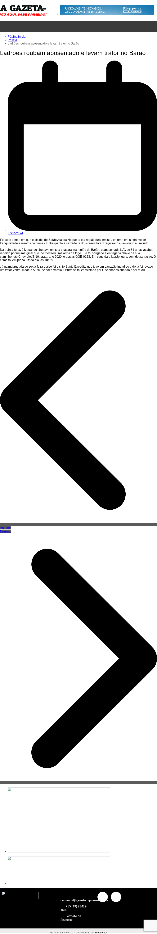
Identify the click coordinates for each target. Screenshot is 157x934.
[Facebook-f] (102, 897)
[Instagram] (116, 897)
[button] (78, 26)
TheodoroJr (101, 932)
